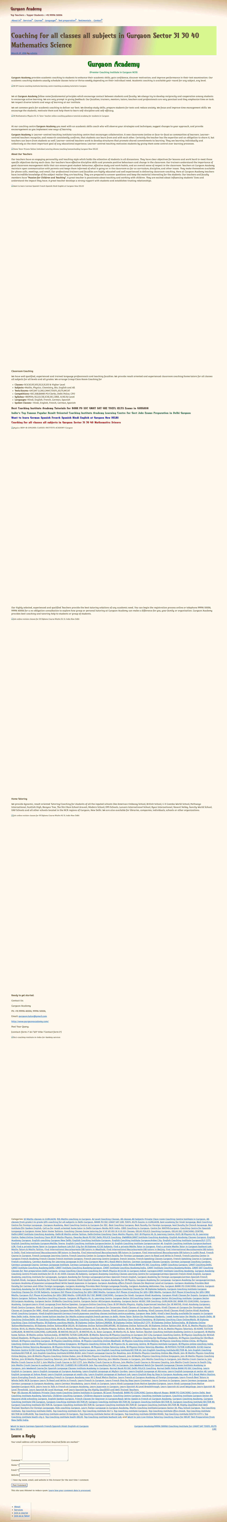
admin (33, 53)
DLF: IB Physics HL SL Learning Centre (154, 1234)
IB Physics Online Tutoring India (108, 1347)
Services (27, 20)
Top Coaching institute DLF (67, 1411)
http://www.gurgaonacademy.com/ (30, 1021)
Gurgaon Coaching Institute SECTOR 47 (116, 1405)
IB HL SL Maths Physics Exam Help (38, 1328)
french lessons (127, 1258)
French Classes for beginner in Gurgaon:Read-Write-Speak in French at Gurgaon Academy (123, 1399)
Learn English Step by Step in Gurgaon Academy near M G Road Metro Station (173, 1374)
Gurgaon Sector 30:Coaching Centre (132, 1298)
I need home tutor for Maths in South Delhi (189, 1316)
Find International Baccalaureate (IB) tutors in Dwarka (50, 1252)
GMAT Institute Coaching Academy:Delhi (32, 1268)
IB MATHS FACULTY (68, 1331)
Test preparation (67, 20)
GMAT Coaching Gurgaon (174, 1264)
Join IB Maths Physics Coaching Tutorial (41, 1359)
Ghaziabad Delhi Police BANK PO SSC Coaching (135, 1264)
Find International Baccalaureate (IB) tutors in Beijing (136, 1249)
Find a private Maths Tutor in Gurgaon (134, 1246)
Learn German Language (194, 1380)
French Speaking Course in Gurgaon (192, 1258)
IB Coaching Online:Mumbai (51, 1319)
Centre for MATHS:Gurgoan (164, 1228)
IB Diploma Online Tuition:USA (165, 1325)
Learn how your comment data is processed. (70, 1490)
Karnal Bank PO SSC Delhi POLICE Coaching (133, 1368)
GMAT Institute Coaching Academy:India (124, 1268)
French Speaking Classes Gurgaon (154, 1258)
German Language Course (25, 1264)
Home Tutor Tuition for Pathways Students (142, 1316)
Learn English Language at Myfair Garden (105, 1371)
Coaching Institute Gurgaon (156, 1395)
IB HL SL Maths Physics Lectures (74, 1328)
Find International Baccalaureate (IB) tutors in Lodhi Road (173, 1252)
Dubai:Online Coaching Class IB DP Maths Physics (46, 1237)
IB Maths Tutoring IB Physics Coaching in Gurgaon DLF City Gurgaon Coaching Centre (134, 1335)
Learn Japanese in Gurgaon (104, 1386)
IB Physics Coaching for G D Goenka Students (53, 1338)
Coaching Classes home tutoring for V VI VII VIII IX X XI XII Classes (99, 1231)
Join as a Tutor (22, 1516)
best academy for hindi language (178, 1222)
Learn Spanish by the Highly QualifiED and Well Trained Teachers (104, 1389)
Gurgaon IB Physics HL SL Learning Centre (89, 1298)
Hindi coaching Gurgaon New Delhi (61, 1310)
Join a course (21, 1513)
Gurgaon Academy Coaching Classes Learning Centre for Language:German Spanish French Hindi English (145, 1274)
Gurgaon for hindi (124, 1295)
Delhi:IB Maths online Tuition (70, 1234)
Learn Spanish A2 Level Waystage (178, 1386)
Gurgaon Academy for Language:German (193, 1280)
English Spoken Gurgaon (61, 1399)
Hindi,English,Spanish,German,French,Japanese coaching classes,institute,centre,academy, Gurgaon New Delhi (97, 1313)
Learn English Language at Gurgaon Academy (57, 1371)
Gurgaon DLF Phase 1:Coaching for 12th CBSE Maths (78, 1292)
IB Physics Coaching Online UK (94, 1344)
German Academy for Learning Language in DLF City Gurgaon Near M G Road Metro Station (81, 1261)
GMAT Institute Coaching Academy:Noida (169, 1268)
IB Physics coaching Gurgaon (34, 1341)
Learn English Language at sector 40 (187, 1371)
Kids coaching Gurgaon (67, 1408)
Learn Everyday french (23, 1377)
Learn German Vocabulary (69, 1383)
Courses (38, 20)
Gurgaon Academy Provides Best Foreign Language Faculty (96, 1286)
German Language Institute (54, 1264)
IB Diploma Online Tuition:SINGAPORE (96, 1325)
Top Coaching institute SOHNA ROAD (144, 1414)
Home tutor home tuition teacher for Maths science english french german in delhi (73, 1316)
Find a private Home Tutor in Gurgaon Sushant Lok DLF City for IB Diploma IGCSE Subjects (64, 1246)
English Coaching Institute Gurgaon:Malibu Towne (38, 1243)
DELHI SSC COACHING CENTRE (187, 1231)
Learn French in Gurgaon (91, 1380)
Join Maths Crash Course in (192, 1359)
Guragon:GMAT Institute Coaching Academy (170, 1271)
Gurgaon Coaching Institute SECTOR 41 (31, 1405)
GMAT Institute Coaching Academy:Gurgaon (78, 1268)
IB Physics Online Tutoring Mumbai (145, 1347)
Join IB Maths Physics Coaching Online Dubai (52, 1356)
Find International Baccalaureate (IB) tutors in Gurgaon (111, 1252)
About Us (16, 20)
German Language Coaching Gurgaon (191, 1261)
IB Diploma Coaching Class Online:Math (174, 1319)
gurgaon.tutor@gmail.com (33, 1016)
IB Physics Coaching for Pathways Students (154, 1338)
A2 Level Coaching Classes (105, 1219)
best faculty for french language (189, 1225)
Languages (50, 20)
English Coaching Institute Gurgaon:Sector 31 (90, 1243)
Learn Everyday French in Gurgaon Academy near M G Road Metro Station (77, 1377)
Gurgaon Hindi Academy (148, 1295)
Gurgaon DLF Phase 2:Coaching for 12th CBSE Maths (133, 1292)
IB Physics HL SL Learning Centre (128, 1344)
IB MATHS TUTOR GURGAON (73, 1335)
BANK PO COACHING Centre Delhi (187, 1392)
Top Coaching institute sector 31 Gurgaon (56, 1414)
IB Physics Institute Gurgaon (162, 1344)
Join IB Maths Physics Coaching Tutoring (85, 1359)
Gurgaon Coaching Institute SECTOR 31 (151, 1402)
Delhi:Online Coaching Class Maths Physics (110, 1234)
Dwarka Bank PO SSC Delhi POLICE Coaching (97, 1237)
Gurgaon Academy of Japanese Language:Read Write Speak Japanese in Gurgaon (54, 1283)
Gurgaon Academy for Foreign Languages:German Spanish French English (97, 1277)
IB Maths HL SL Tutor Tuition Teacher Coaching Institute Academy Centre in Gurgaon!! (158, 1331)
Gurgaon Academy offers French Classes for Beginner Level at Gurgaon (135, 1283)
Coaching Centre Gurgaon (127, 1395)
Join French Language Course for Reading (104, 1353)
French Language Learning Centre (50, 1255)
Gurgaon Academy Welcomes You (146, 1286)
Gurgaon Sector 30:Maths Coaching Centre (57, 1301)
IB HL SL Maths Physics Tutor (141, 1328)
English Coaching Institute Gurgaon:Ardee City (137, 1240)
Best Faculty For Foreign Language (153, 1225)
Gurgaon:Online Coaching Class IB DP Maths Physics (107, 1304)
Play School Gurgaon (189, 1408)
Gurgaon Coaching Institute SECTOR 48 (158, 1405)
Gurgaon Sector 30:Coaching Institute (172, 1298)
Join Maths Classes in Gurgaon (124, 1359)
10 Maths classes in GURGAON (40, 1219)
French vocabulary (21, 1261)
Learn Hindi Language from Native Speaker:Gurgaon (138, 1383)
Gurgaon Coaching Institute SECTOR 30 (109, 1402)
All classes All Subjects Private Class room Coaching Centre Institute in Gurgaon (162, 1219)
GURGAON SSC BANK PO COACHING (180, 1301)
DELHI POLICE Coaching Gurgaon (153, 1231)
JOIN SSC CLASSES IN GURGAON (71, 1365)
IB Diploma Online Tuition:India (168, 1322)
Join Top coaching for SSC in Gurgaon (109, 1365)
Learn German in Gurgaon (166, 1380)
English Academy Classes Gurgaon (187, 1237)
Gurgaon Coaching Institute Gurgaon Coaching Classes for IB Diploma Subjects (124, 1289)
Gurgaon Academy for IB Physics (118, 1280)
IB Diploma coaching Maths (59, 1322)
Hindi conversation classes (95, 1310)
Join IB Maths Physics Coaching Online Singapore (153, 1356)
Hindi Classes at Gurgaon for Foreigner (182, 1307)
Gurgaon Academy (26, 8)
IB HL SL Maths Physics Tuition (108, 1328)
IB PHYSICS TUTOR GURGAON (180, 1347)
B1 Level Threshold (113, 1392)
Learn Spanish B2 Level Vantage (46, 1389)
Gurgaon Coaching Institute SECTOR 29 (66, 1402)
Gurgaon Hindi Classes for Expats (180, 1295)
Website (15, 1475)
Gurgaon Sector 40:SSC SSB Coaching (141, 1301)
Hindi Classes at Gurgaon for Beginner (56, 1307)
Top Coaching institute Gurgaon (130, 1411)
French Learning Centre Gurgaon (101, 1258)
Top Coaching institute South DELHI (64, 1417)
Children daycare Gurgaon (97, 1395)
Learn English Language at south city (67, 1374)
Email (14, 1470)
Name (14, 1465)
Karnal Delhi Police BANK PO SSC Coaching (179, 1368)
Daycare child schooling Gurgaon (29, 1399)
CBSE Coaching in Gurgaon (135, 1228)
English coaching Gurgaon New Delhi (51, 1240)
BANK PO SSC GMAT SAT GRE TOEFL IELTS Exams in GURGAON (126, 1222)
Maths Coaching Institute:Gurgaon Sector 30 (153, 1408)
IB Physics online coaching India (195, 1344)
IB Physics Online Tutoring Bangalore (31, 1347)
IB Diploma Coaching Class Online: (85, 1319)
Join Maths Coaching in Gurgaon (159, 1359)
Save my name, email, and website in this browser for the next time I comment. (51, 1480)
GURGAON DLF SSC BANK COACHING (94, 1295)
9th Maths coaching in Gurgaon (74, 1219)
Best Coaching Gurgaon (121, 1225)
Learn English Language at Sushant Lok (109, 1374)
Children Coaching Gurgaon (67, 1395)
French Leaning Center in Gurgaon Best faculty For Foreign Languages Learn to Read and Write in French (125, 1255)
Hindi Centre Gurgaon (23, 1307)
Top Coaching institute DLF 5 (97, 1411)
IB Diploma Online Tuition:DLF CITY (131, 1322)
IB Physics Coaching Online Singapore (56, 1344)
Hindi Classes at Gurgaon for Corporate (99, 1307)
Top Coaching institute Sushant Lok (103, 1417)
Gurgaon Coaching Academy (188, 1399)
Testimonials (84, 20)
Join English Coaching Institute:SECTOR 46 (164, 1350)
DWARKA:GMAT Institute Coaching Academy (145, 1237)
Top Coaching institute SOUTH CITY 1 (183, 1414)
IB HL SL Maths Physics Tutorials (175, 1328)
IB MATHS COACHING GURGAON (40, 1331)
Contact (97, 20)
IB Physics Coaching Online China (178, 1341)
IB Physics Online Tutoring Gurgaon (71, 1347)
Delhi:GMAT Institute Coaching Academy (32, 1234)
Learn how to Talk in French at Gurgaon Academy (62, 1386)
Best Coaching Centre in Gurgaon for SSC (86, 1225)
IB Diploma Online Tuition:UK (132, 1325)
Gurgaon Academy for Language (154, 1280)
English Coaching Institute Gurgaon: (91, 1240)
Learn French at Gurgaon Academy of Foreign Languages (148, 1377)
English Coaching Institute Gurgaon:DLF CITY (187, 1240)
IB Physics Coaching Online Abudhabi (101, 1341)
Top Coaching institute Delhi (37, 1411)
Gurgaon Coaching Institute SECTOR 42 (73, 1405)
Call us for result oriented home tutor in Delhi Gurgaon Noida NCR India (81, 1228)
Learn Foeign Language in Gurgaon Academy (105, 1408)
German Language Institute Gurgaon (89, 1264)
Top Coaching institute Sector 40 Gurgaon (101, 1414)
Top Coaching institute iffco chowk (166, 1411)
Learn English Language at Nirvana (148, 1371)
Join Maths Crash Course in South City (190, 1362)
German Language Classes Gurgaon (151, 1261)
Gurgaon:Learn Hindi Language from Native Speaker (50, 1304)
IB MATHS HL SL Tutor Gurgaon (95, 1331)
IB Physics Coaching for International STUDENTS (104, 1338)
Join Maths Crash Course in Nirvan (101, 1362)
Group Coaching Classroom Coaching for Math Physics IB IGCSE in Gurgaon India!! (102, 1271)
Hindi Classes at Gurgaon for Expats (141, 1307)
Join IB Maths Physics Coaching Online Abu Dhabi (153, 1353)
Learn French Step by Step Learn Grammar (128, 1380)
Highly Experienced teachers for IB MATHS (158, 1304)
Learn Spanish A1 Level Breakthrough (139, 1386)
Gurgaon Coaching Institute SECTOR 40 (193, 1402)
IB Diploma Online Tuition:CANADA (93, 1322)
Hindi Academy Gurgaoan (196, 1304)
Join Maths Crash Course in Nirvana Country (145, 1362)
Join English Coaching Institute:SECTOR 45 (119, 1350)
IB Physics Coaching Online (65, 1341)
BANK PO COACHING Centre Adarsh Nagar (146, 1392)
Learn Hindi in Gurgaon (96, 1383)
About (17, 1506)
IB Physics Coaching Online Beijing (140, 1341)
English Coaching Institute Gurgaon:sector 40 (139, 1243)
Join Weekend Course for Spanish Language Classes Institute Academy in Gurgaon (65, 1368)
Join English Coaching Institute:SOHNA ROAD (57, 1353)
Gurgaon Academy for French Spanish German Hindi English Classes (63, 1280)
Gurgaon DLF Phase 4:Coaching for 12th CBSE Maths (46, 1295)
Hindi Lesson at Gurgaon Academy (129, 1310)
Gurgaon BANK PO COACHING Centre (184, 1286)
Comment (16, 1460)
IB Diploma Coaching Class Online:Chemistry (128, 1319)
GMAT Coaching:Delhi (200, 1264)
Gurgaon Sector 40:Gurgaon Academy (101, 1301)
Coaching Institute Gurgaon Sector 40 (192, 1395)
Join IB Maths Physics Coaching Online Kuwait (101, 1356)
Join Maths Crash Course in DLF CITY (62, 1362)
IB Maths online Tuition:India (42, 1335)
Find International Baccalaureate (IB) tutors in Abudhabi (74, 1249)
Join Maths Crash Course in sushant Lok (32, 1365)
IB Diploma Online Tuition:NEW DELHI (54, 1325)
